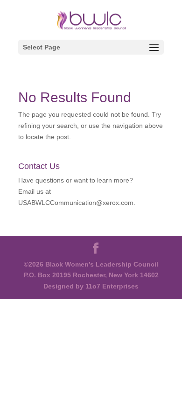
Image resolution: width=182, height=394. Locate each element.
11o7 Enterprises (112, 286)
